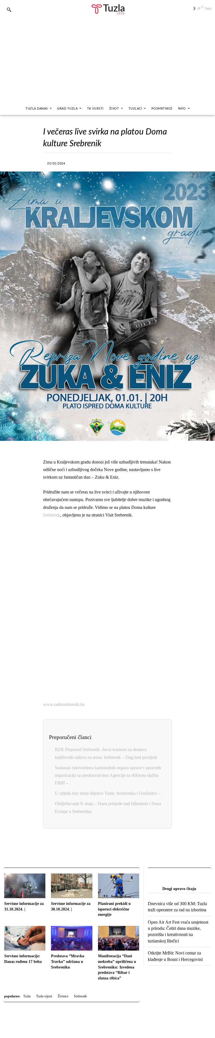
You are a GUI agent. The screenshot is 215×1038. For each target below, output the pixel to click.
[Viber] (108, 162)
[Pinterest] (147, 162)
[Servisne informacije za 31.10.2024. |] (24, 886)
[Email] (138, 848)
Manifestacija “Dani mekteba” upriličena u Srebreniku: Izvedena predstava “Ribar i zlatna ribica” (117, 967)
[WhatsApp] (121, 162)
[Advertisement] (107, 60)
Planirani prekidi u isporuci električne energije (114, 909)
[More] (160, 162)
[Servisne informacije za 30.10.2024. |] (71, 886)
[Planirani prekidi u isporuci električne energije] (118, 886)
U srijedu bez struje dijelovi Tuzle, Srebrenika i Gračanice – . (108, 793)
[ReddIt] (126, 848)
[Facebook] (82, 162)
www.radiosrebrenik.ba (64, 704)
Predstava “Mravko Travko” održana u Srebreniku (67, 961)
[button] (9, 9)
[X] (95, 162)
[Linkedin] (134, 162)
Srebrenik (51, 515)
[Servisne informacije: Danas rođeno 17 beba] (24, 938)
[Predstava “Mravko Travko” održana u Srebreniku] (71, 938)
